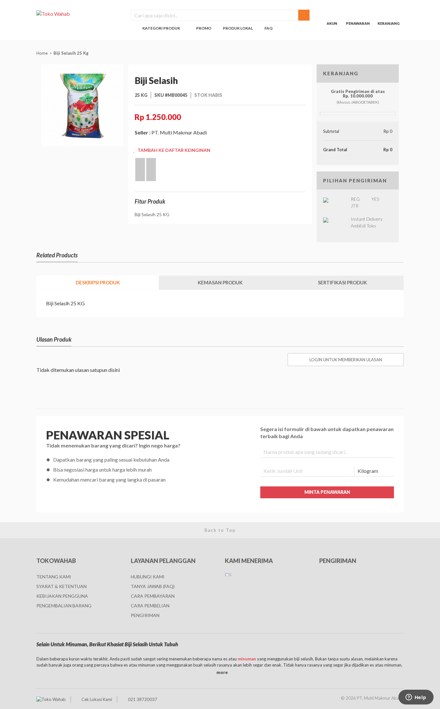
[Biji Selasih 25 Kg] (82, 105)
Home (42, 53)
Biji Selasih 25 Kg (71, 53)
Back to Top (220, 530)
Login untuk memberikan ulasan (346, 359)
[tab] (97, 283)
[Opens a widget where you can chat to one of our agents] (416, 698)
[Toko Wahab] (78, 13)
